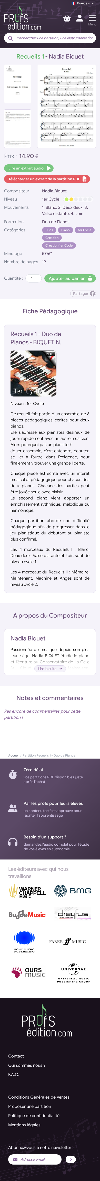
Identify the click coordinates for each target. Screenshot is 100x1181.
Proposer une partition (29, 1106)
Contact (16, 1056)
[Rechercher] (10, 38)
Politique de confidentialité (33, 1115)
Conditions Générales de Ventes (38, 1097)
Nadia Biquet (54, 191)
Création (51, 238)
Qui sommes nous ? (26, 1065)
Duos (49, 230)
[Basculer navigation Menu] (92, 17)
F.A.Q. (13, 1074)
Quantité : (13, 278)
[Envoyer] (71, 1159)
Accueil (13, 755)
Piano (65, 230)
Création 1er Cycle (59, 245)
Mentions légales (24, 1125)
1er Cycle (84, 230)
